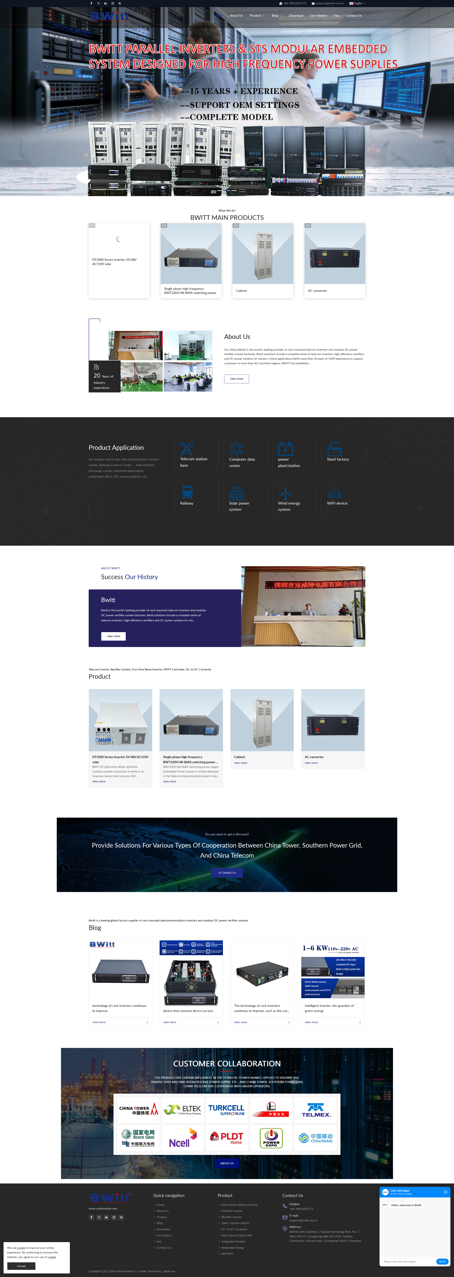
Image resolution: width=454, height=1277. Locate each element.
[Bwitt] (303, 606)
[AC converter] (333, 720)
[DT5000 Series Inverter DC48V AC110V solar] (120, 720)
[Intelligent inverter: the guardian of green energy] (333, 971)
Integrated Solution (233, 1241)
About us (236, 15)
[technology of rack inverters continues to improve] (120, 972)
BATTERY (227, 1253)
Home (218, 15)
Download (296, 15)
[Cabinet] (262, 720)
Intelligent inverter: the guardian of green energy (329, 1008)
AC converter (317, 290)
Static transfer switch (235, 1223)
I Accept (21, 1266)
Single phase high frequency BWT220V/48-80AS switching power (190, 291)
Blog (275, 15)
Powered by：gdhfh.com (161, 1271)
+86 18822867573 (294, 3)
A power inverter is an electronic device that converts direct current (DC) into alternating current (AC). (187, 1009)
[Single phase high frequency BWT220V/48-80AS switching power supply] (191, 720)
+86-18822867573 (301, 1209)
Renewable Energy (233, 1247)
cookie (21, 1248)
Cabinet (241, 290)
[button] (4, 96)
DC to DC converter (234, 1229)
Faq (336, 15)
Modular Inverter (232, 1211)
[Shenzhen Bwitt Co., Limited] (111, 16)
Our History (318, 15)
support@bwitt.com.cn (330, 3)
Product (255, 15)
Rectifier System (232, 1217)
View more (236, 378)
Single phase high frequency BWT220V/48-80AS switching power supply (189, 760)
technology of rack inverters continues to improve (119, 1008)
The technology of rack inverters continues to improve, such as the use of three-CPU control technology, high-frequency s (261, 1009)
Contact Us (354, 15)
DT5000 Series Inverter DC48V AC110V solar (114, 262)
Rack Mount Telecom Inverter (240, 1204)
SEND (442, 1261)
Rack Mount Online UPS (237, 1235)
